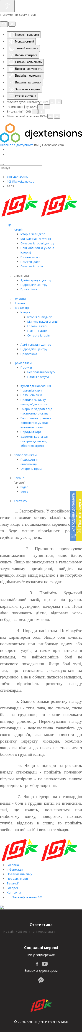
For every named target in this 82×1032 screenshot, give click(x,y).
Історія (18, 229)
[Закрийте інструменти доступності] (11, 24)
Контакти (21, 501)
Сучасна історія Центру (37, 243)
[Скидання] (4, 24)
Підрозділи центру (33, 285)
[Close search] (2, 164)
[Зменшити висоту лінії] (35, 111)
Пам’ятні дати (30, 262)
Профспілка (28, 289)
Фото (24, 492)
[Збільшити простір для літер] (57, 116)
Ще (9, 225)
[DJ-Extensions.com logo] (41, 133)
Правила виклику (19, 874)
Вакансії (19, 478)
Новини (19, 303)
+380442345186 (17, 177)
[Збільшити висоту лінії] (41, 111)
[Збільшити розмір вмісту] (59, 102)
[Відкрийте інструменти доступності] (7, 6)
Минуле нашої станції (35, 239)
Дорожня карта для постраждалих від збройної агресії (34, 441)
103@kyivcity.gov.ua (20, 181)
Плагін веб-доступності (16, 145)
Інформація (15, 869)
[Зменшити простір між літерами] (50, 116)
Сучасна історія (31, 266)
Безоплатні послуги (41, 372)
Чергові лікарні (31, 390)
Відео (24, 487)
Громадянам (23, 363)
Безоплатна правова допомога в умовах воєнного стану (35, 422)
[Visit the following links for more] (37, 964)
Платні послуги (38, 377)
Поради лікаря (30, 432)
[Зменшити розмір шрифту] (40, 106)
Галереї (12, 888)
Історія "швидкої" (33, 234)
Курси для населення (35, 386)
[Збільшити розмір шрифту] (47, 106)
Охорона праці (31, 469)
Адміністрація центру (35, 280)
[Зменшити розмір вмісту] (52, 102)
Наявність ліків (31, 395)
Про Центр (21, 308)
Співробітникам (25, 455)
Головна (20, 298)
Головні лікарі (30, 257)
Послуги (26, 367)
